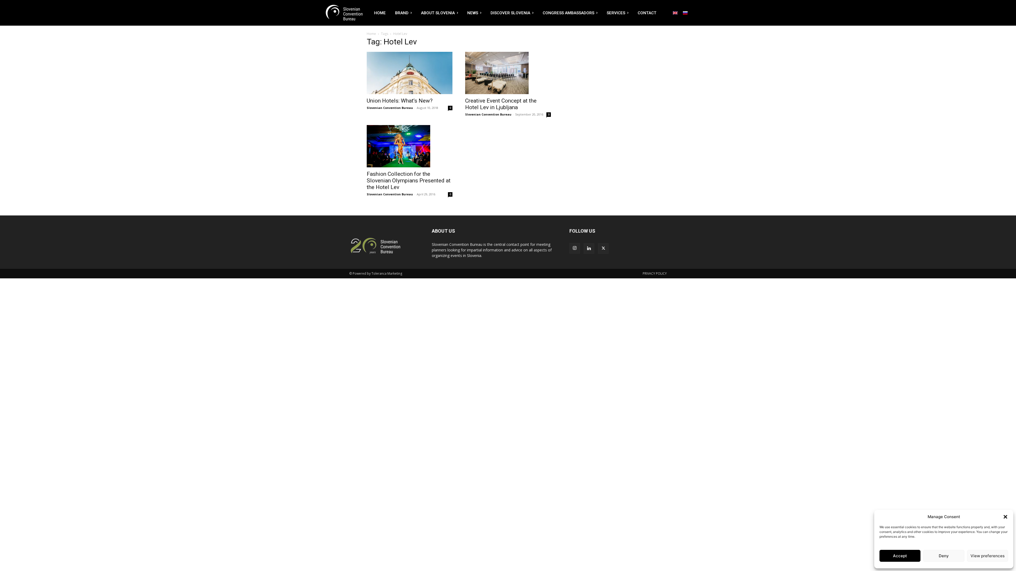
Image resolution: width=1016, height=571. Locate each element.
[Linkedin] (589, 248)
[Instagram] (574, 248)
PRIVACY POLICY (655, 273)
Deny (944, 555)
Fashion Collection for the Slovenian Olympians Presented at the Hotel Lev (409, 180)
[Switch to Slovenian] (685, 12)
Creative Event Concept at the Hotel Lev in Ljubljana (501, 104)
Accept (900, 555)
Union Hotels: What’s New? (400, 101)
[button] (1005, 516)
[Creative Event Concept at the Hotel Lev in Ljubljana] (508, 73)
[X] (603, 248)
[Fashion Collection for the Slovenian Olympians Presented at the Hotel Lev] (409, 146)
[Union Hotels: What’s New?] (409, 73)
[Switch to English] (675, 12)
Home (371, 33)
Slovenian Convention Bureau (390, 108)
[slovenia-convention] (344, 13)
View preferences (987, 555)
